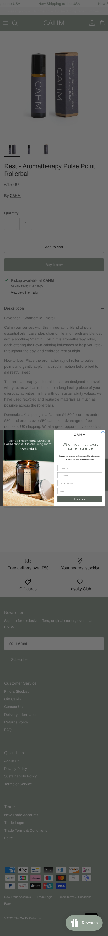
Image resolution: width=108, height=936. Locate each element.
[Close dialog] (103, 432)
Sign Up (79, 498)
